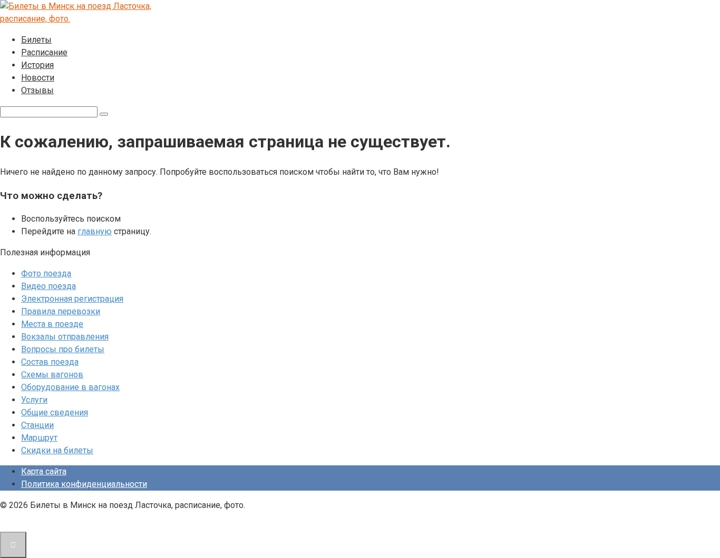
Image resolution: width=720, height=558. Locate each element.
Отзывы (37, 90)
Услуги (34, 400)
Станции (37, 425)
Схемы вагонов (52, 375)
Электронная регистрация (72, 299)
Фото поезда (46, 273)
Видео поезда (48, 286)
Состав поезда (50, 362)
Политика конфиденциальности (84, 484)
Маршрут (39, 438)
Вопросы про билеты (62, 349)
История (37, 65)
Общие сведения (54, 412)
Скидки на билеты (57, 450)
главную (94, 231)
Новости (37, 78)
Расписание (44, 52)
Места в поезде (52, 324)
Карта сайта (43, 471)
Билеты (36, 40)
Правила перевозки (60, 311)
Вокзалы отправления (65, 337)
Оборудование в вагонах (70, 387)
